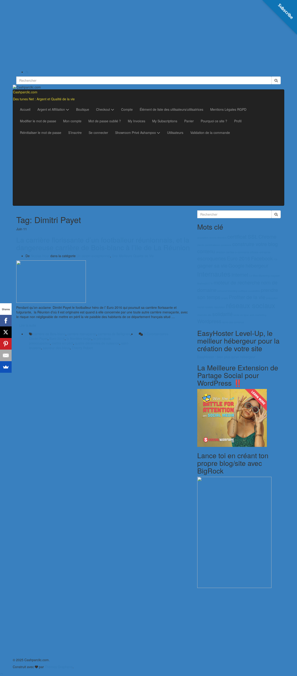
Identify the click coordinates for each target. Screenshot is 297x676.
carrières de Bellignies (114, 334)
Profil (238, 121)
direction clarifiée (225, 252)
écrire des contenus (233, 322)
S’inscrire (75, 132)
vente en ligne (241, 315)
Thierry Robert (82, 347)
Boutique (82, 109)
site (209, 315)
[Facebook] (6, 320)
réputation (219, 307)
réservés (202, 315)
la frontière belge (79, 338)
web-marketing (258, 315)
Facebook (262, 258)
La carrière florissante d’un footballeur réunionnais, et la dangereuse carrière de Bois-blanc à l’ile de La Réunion (103, 243)
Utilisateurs (175, 132)
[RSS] (27, 71)
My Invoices (136, 121)
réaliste (209, 307)
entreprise (265, 252)
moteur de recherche (237, 282)
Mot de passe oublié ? (104, 121)
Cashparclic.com (25, 92)
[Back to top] (1, 673)
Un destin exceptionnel (93, 255)
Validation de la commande (210, 132)
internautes (214, 273)
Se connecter (98, 132)
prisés (224, 298)
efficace (254, 252)
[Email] (6, 355)
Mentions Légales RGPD (228, 109)
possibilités (254, 291)
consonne (226, 245)
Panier (189, 121)
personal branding (227, 291)
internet (240, 274)
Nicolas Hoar (40, 255)
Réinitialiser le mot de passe (40, 132)
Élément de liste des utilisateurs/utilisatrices (171, 109)
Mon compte (72, 121)
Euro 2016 (57, 338)
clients (200, 245)
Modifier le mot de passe (38, 121)
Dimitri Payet (38, 338)
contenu (206, 251)
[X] (6, 332)
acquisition (203, 237)
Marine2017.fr (205, 283)
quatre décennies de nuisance (97, 343)
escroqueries (211, 258)
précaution (272, 298)
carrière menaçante (81, 334)
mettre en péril (62, 343)
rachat (200, 307)
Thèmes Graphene (59, 666)
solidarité (222, 313)
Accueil (25, 109)
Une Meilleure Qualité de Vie (133, 255)
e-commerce (242, 252)
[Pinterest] (6, 344)
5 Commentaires (156, 334)
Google (236, 265)
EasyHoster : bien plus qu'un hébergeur (226, 356)
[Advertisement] (148, 34)
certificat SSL (242, 236)
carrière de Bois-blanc (49, 334)
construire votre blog (255, 243)
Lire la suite (27, 325)
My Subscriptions (164, 121)
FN (275, 259)
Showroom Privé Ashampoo (136, 132)
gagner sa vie (212, 265)
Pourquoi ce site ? (214, 121)
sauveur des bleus (56, 347)
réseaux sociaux (250, 305)
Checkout (103, 109)
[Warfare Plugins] (232, 417)
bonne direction (218, 237)
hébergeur (256, 265)
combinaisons (212, 245)
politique (242, 291)
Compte (127, 109)
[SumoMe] (6, 367)
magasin (275, 275)
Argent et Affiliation (51, 109)
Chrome (267, 236)
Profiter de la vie (247, 296)
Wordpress (209, 321)
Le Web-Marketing (259, 275)
